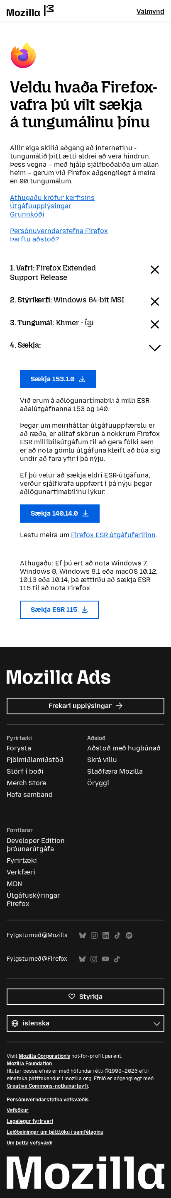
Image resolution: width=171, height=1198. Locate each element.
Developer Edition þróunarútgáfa (36, 845)
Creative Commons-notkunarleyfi (47, 1086)
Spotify (129, 935)
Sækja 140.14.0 (55, 513)
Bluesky (83, 935)
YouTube (105, 959)
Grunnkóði (27, 214)
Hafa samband (30, 795)
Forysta (19, 748)
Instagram (94, 935)
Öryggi (98, 783)
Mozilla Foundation (29, 1064)
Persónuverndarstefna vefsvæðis (48, 1100)
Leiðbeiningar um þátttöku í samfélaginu (55, 1132)
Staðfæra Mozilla (115, 771)
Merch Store (26, 783)
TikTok (117, 935)
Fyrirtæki (22, 860)
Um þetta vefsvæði (29, 1143)
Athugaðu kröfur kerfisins (52, 198)
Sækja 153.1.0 (53, 379)
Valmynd (150, 11)
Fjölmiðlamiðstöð (35, 760)
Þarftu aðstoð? (34, 239)
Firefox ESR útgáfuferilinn (113, 535)
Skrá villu (102, 760)
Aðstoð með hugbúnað (124, 748)
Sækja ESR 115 (55, 610)
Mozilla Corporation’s (44, 1056)
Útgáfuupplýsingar (40, 206)
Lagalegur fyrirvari (30, 1121)
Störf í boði (25, 771)
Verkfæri (21, 872)
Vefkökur (18, 1110)
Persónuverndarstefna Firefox (59, 231)
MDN (14, 884)
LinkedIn (106, 935)
